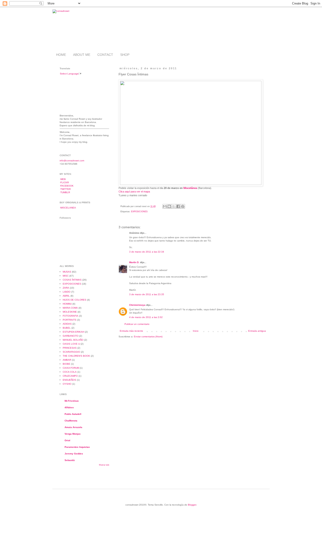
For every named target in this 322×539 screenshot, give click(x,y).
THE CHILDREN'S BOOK (76, 356)
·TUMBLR (65, 192)
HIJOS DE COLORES (74, 299)
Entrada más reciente (131, 331)
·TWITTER (65, 189)
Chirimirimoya (137, 305)
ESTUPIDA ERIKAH (73, 332)
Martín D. (134, 262)
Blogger (192, 504)
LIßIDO (66, 291)
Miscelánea (190, 188)
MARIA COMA (70, 307)
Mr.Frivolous (72, 401)
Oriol (67, 440)
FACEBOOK (67, 185)
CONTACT (105, 55)
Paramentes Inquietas (77, 447)
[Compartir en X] (173, 206)
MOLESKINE (70, 311)
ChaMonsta (71, 420)
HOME (61, 55)
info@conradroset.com (72, 160)
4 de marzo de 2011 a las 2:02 (146, 317)
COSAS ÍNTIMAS (72, 279)
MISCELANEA (68, 207)
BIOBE (66, 364)
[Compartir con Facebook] (178, 206)
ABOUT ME (81, 55)
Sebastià (70, 460)
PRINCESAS (70, 348)
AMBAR (67, 360)
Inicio (195, 331)
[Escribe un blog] (169, 206)
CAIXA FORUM (71, 368)
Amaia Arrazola (73, 427)
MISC (66, 275)
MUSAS (67, 271)
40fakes (69, 407)
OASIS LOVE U (71, 344)
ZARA (66, 287)
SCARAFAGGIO (71, 352)
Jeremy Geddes (74, 453)
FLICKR (64, 182)
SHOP (124, 55)
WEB (63, 179)
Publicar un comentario (136, 324)
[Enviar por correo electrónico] (164, 206)
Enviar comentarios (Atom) (148, 336)
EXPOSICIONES (139, 211)
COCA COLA (70, 372)
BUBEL (67, 328)
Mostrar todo (104, 465)
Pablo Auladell (73, 414)
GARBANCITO (70, 336)
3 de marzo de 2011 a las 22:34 (146, 251)
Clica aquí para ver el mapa (134, 191)
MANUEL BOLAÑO (73, 340)
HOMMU (67, 303)
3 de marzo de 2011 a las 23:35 (146, 294)
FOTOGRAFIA (70, 315)
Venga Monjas (73, 434)
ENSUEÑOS (69, 380)
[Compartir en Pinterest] (182, 206)
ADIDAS (67, 324)
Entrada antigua (257, 331)
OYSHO (67, 384)
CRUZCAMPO (70, 376)
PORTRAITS (69, 319)
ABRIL (66, 295)
